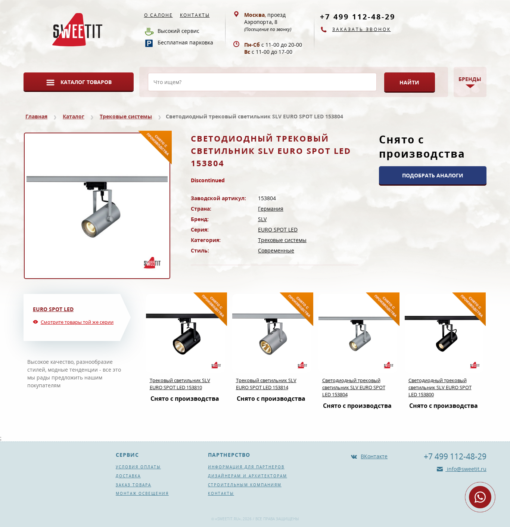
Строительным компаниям (245, 484)
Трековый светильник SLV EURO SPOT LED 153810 (180, 384)
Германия (270, 208)
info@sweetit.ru (465, 468)
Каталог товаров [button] (86, 82)
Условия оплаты (138, 466)
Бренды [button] (469, 79)
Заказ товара (133, 484)
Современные (276, 250)
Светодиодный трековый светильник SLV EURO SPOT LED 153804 (353, 387)
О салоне (158, 15)
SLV (262, 219)
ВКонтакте (374, 456)
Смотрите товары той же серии (77, 322)
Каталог (73, 116)
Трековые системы (126, 116)
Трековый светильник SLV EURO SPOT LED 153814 (266, 384)
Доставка (128, 475)
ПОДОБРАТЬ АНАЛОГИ (432, 175)
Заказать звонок (361, 29)
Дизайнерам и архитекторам (247, 475)
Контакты (195, 15)
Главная (36, 116)
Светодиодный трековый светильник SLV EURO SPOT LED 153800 (440, 387)
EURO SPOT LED (278, 229)
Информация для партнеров (246, 466)
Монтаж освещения (142, 493)
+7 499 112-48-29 (357, 17)
